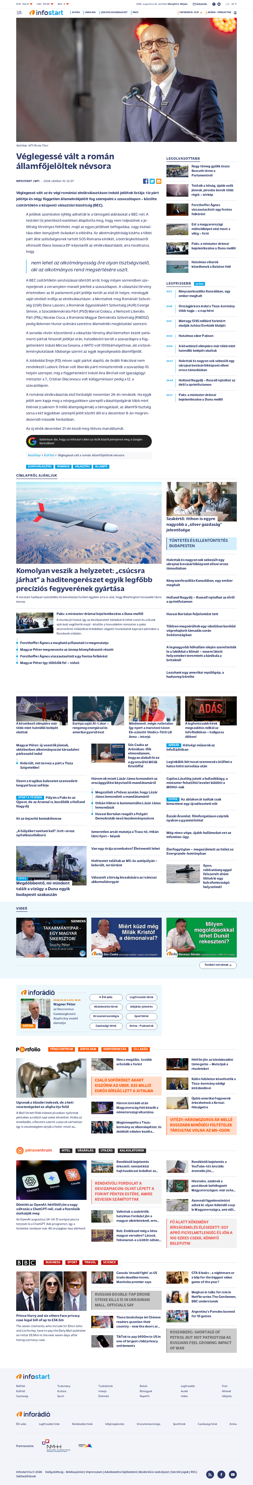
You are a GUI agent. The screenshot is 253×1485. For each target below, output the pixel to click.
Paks (135, 12)
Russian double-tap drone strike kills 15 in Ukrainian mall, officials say (122, 1300)
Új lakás (141, 1049)
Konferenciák (114, 1049)
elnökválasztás (40, 466)
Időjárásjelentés (114, 1424)
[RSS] (210, 1474)
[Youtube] (233, 1474)
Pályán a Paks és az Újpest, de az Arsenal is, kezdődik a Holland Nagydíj (50, 802)
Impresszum (94, 1472)
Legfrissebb (188, 1386)
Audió (184, 1391)
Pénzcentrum (61, 1049)
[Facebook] (221, 1474)
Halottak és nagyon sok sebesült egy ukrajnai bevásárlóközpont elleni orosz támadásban (197, 564)
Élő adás (107, 997)
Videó (184, 1396)
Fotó (225, 1386)
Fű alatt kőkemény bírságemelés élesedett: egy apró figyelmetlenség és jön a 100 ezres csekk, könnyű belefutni (201, 1233)
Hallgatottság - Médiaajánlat (64, 1472)
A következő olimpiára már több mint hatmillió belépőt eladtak (37, 728)
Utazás (107, 1150)
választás (82, 466)
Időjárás (227, 1396)
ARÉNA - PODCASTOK (219, 12)
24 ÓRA (199, 284)
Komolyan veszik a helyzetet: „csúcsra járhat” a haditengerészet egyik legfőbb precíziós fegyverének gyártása (84, 580)
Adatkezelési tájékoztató (120, 1472)
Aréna (233, 1424)
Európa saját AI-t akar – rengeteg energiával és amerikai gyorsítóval (91, 728)
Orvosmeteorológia (148, 1424)
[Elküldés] (159, 181)
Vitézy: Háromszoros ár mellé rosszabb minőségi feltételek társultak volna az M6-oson (201, 1125)
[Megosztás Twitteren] (152, 181)
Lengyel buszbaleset (114, 12)
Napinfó (145, 1396)
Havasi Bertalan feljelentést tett (192, 614)
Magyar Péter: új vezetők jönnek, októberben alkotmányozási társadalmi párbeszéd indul (47, 750)
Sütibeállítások (26, 1476)
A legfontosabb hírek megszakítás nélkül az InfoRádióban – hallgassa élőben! (204, 730)
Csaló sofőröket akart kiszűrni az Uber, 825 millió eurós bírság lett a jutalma (124, 1086)
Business (53, 1262)
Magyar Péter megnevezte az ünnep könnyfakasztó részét (66, 650)
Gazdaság (22, 1396)
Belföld (20, 1386)
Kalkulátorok (132, 1150)
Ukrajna (90, 12)
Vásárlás (85, 1150)
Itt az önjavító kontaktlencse (39, 819)
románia (63, 466)
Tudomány (63, 1386)
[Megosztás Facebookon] (146, 181)
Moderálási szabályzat (154, 1472)
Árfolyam (88, 1049)
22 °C (233, 4)
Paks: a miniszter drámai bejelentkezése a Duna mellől (100, 614)
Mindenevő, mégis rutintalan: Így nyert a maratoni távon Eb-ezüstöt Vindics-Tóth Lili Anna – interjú (151, 730)
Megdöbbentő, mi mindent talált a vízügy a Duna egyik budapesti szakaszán (43, 889)
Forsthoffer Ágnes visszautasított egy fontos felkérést (64, 656)
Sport (72, 1262)
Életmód (103, 1396)
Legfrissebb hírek (49, 1424)
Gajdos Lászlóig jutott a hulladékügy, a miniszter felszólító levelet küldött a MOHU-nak (197, 783)
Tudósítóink (105, 1386)
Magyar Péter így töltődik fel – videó (49, 663)
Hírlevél (226, 1391)
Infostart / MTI (27, 181)
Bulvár (144, 1386)
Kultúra (61, 1391)
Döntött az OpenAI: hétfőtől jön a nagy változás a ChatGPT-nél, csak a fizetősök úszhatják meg (48, 1209)
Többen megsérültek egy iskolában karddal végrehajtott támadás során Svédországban (201, 631)
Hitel (66, 1150)
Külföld (49, 455)
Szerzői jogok (180, 1472)
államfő (101, 466)
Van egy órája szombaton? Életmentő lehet (125, 849)
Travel (90, 1262)
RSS (193, 1472)
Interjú (102, 1391)
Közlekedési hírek (82, 1424)
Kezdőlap (34, 455)
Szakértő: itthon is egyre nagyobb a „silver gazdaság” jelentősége (194, 525)
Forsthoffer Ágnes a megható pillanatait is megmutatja (64, 643)
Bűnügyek (146, 1391)
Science (109, 1262)
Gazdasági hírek (207, 1424)
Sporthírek (179, 1424)
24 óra (76, 12)
